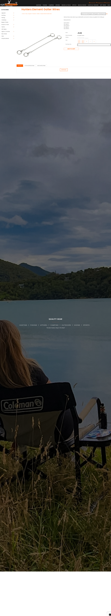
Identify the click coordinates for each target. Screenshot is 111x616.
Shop (26, 13)
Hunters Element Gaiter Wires (46, 13)
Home (23, 13)
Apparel (58, 5)
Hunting (38, 5)
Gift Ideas (103, 5)
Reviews (20, 65)
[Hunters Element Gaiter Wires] (39, 61)
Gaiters (38, 13)
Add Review (63, 69)
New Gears (4, 33)
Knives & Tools (66, 5)
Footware (34, 13)
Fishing (45, 5)
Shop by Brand (5, 38)
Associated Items (41, 65)
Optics (74, 5)
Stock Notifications (29, 65)
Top (110, 615)
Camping (51, 5)
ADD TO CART (71, 48)
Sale (109, 5)
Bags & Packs (82, 5)
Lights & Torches (93, 5)
